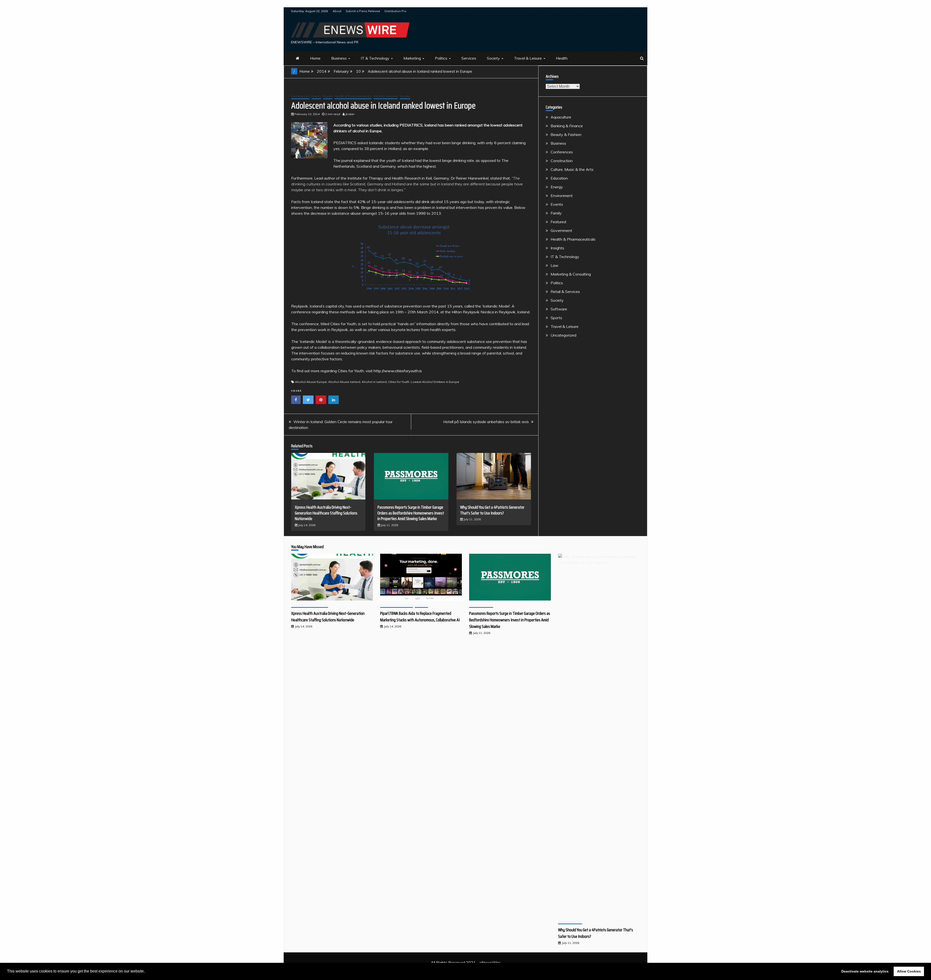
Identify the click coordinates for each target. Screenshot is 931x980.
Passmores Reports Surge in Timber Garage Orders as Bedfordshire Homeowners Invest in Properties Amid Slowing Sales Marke (410, 513)
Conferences (300, 96)
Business (339, 58)
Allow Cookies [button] (909, 971)
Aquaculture (561, 117)
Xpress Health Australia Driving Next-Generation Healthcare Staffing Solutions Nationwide (326, 513)
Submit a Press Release (363, 11)
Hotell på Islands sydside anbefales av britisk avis (486, 421)
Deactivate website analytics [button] (865, 971)
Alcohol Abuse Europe (311, 382)
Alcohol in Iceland (374, 382)
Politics (441, 58)
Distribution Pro (395, 11)
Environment (562, 195)
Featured (558, 221)
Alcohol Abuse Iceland (344, 382)
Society (493, 58)
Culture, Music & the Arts (572, 169)
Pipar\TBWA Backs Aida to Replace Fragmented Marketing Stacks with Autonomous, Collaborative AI (420, 616)
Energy (557, 186)
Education (559, 178)
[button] (146, 971)
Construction (562, 160)
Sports (556, 317)
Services (468, 58)
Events (316, 96)
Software (559, 309)
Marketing (412, 58)
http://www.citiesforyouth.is (398, 370)
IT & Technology (375, 58)
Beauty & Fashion (566, 134)
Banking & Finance (567, 125)
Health (562, 58)
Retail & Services (386, 96)
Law (554, 265)
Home (315, 58)
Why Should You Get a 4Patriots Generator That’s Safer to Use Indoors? (492, 510)
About (337, 11)
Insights (557, 247)
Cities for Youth (398, 382)
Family (327, 96)
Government (561, 230)
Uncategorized (563, 335)
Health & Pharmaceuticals (353, 96)
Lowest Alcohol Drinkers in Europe (435, 382)
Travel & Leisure (528, 58)
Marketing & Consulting (571, 274)
